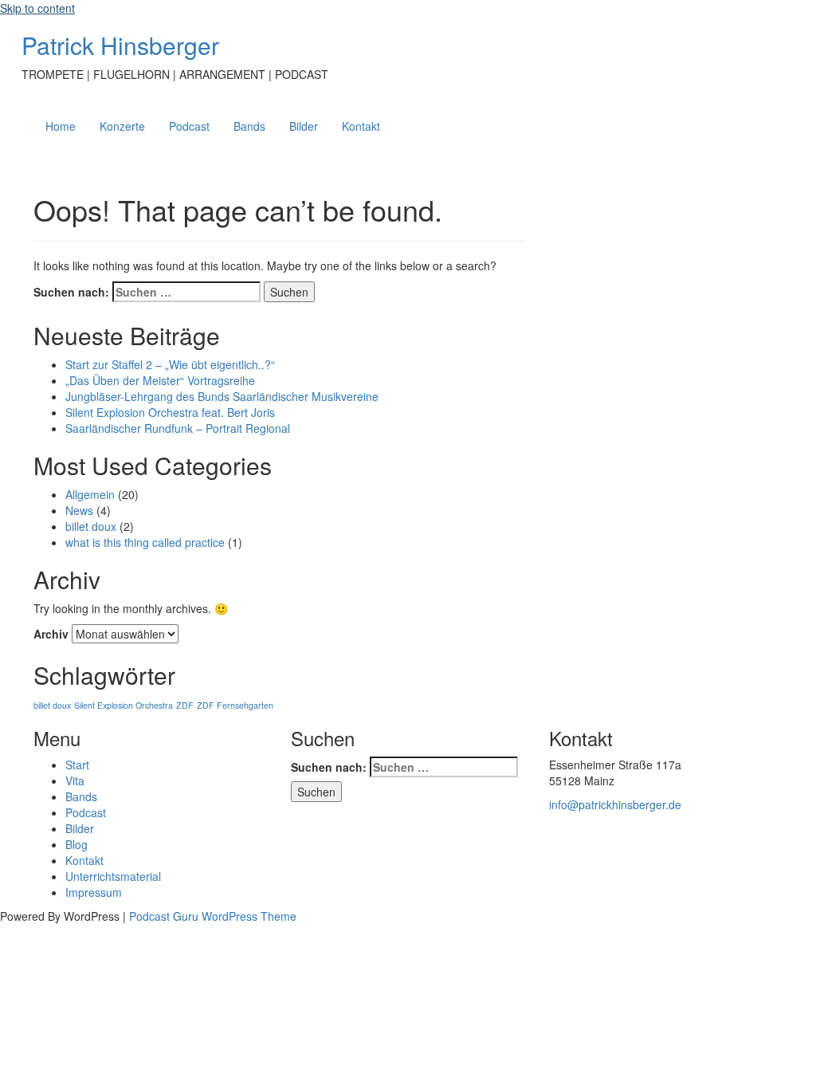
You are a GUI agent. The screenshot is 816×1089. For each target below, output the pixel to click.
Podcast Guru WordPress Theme (212, 916)
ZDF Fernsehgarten (235, 705)
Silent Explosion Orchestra (123, 705)
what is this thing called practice (145, 542)
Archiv (51, 634)
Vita (74, 780)
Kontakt (361, 126)
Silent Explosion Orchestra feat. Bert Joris (170, 412)
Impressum (93, 892)
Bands (249, 126)
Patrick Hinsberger (120, 45)
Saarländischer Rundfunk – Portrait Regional (177, 428)
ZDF (185, 705)
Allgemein (90, 494)
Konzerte (122, 126)
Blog (76, 844)
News (79, 510)
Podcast (189, 126)
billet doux (90, 526)
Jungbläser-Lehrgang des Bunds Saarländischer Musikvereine (222, 396)
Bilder (303, 126)
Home (60, 126)
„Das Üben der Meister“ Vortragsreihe (160, 380)
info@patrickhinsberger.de (615, 804)
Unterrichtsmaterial (113, 876)
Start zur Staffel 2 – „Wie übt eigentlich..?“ (170, 364)
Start (77, 765)
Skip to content (37, 8)
